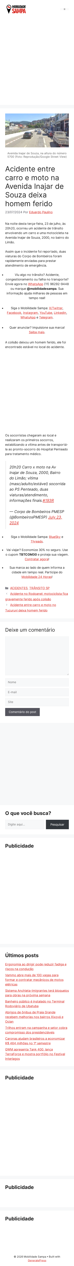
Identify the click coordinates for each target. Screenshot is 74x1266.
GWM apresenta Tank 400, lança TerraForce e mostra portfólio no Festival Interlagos (35, 1054)
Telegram (46, 317)
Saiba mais (36, 332)
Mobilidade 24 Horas (37, 577)
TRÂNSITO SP (39, 588)
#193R (48, 500)
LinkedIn (60, 313)
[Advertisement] (37, 61)
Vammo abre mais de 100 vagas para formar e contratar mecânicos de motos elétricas (34, 979)
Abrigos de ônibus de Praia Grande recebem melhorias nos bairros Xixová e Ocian (34, 1016)
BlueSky (55, 537)
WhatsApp (35, 284)
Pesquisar (57, 824)
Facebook (14, 313)
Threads (37, 541)
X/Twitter (55, 308)
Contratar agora (36, 559)
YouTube (46, 313)
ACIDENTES (19, 588)
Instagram (30, 313)
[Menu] (64, 9)
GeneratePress (37, 1260)
